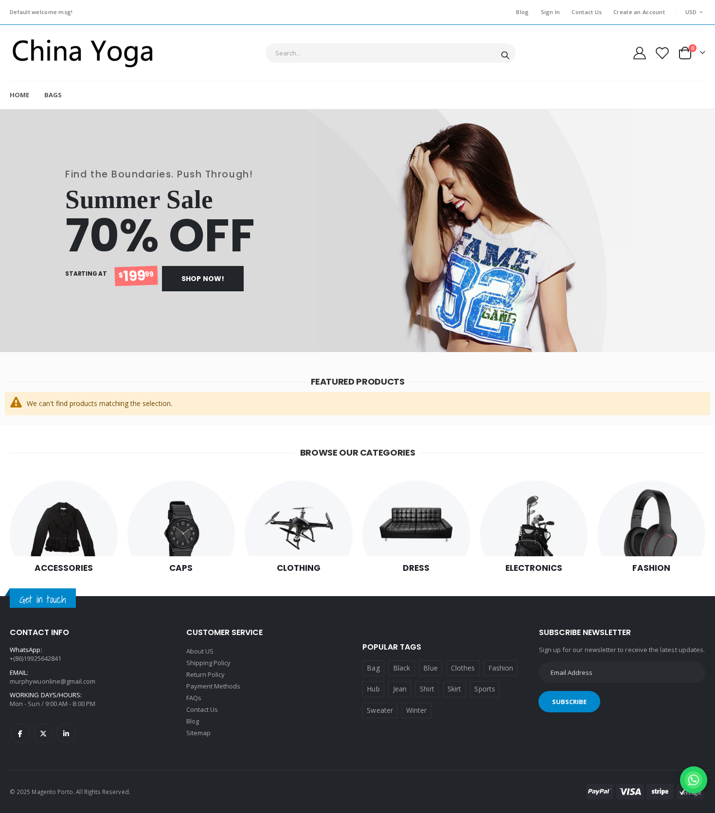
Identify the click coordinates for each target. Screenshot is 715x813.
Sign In (550, 12)
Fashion (500, 667)
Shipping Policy (208, 662)
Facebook (20, 733)
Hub (373, 688)
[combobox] (391, 53)
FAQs (193, 697)
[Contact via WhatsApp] (693, 780)
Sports (484, 688)
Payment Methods (213, 686)
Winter (416, 710)
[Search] (505, 53)
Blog (522, 12)
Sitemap (198, 732)
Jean (400, 688)
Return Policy (205, 674)
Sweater (380, 710)
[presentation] (9, 231)
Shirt (427, 688)
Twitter (43, 733)
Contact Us (587, 12)
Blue (430, 667)
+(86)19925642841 (35, 658)
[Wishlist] (661, 53)
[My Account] (639, 53)
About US (200, 651)
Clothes (463, 667)
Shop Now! (202, 278)
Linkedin (66, 733)
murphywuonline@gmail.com (53, 681)
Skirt (454, 688)
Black (401, 667)
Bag (373, 667)
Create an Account (639, 12)
